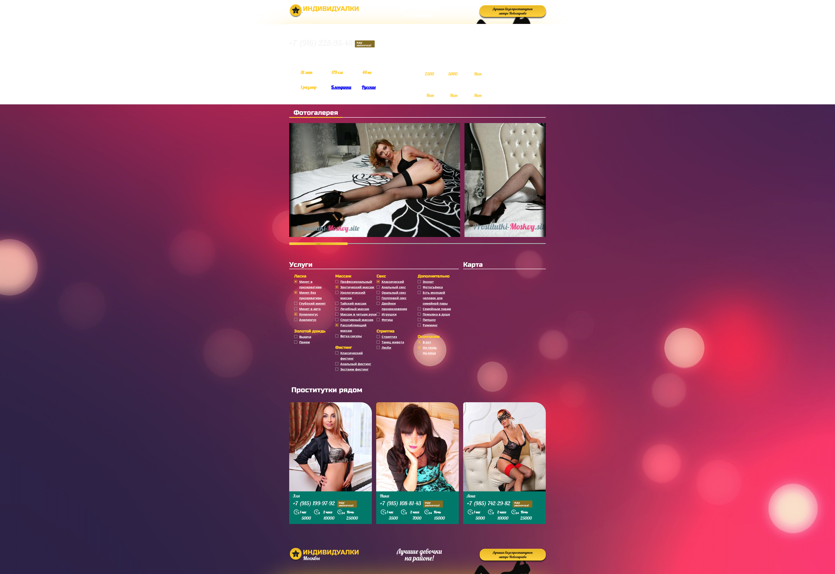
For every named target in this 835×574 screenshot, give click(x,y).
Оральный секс (394, 292)
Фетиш (387, 320)
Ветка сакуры (351, 336)
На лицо (429, 353)
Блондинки (341, 87)
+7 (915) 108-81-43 (410, 503)
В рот (427, 342)
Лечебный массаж (354, 309)
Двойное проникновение (394, 306)
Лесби (386, 347)
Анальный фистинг (355, 364)
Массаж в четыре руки (358, 314)
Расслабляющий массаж (353, 328)
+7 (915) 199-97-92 (323, 503)
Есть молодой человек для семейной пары (435, 297)
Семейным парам (437, 309)
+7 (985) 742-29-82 (498, 503)
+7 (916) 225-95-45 (330, 43)
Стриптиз (389, 337)
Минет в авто (310, 309)
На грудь (430, 347)
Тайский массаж (353, 303)
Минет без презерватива (310, 295)
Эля (296, 496)
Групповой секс (394, 298)
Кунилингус (308, 314)
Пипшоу (429, 320)
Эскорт (428, 282)
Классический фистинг (351, 355)
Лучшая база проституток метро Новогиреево (513, 11)
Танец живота (393, 342)
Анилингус (307, 320)
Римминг (430, 325)
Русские (369, 87)
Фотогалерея (316, 113)
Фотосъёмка (433, 287)
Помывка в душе (436, 314)
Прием (304, 342)
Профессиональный (356, 282)
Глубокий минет (312, 303)
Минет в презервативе (310, 284)
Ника (384, 496)
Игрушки (389, 314)
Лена (471, 496)
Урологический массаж (352, 295)
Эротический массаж (357, 287)
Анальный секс (394, 287)
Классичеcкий (393, 282)
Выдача (305, 337)
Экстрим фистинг (354, 369)
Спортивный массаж (356, 320)
